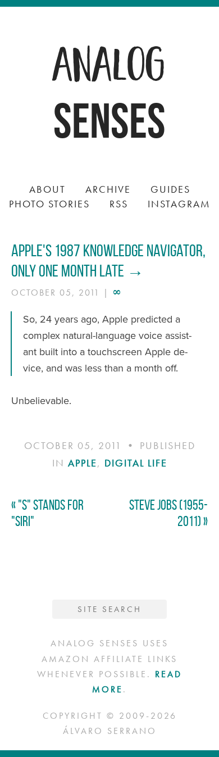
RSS (119, 203)
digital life (135, 462)
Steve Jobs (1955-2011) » (168, 513)
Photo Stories (49, 203)
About (47, 189)
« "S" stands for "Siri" (47, 513)
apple (82, 462)
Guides (170, 189)
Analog (109, 61)
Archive (108, 189)
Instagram (179, 203)
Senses (109, 120)
